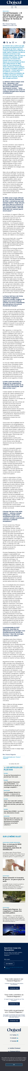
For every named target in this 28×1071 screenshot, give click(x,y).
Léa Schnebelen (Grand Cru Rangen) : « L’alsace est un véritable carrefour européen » (13, 794)
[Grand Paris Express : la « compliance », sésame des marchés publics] (14, 929)
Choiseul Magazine (10, 24)
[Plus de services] (15, 42)
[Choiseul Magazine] (14, 1030)
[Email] (13, 42)
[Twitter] (7, 42)
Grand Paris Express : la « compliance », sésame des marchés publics (12, 911)
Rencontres (6, 11)
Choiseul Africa (15, 1051)
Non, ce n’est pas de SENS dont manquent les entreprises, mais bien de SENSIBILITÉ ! (12, 846)
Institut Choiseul (15, 1048)
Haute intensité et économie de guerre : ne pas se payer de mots (14, 879)
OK (14, 1064)
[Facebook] (4, 42)
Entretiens (6, 816)
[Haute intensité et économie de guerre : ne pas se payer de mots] (14, 896)
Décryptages (6, 842)
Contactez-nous (14, 988)
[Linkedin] (10, 42)
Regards (6, 773)
